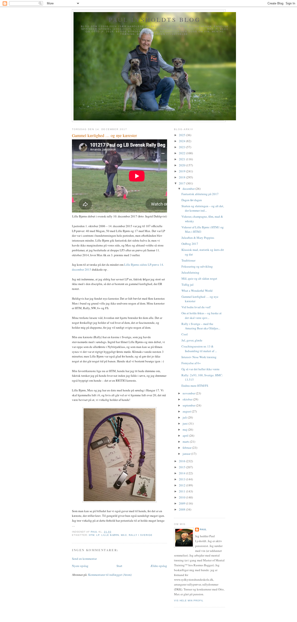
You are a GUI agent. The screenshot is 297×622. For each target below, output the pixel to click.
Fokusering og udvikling (197, 266)
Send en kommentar (84, 559)
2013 (182, 479)
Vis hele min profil (188, 600)
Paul (203, 529)
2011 (182, 491)
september (189, 405)
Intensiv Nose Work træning (198, 357)
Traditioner (188, 260)
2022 (182, 153)
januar (187, 454)
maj (185, 429)
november (189, 393)
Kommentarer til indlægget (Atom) (110, 575)
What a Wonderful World (197, 290)
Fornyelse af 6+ (191, 363)
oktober (188, 399)
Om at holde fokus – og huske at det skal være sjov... (201, 315)
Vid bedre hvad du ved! (196, 307)
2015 (182, 467)
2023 (182, 147)
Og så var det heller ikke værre (200, 369)
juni (185, 423)
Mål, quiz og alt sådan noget (199, 278)
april (186, 435)
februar (187, 447)
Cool (184, 334)
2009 (182, 503)
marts (186, 441)
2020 (182, 165)
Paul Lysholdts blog (155, 19)
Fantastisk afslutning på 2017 (200, 194)
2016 (182, 461)
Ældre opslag (158, 566)
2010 (182, 497)
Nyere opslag (80, 566)
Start (119, 566)
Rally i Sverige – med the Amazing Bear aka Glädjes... (200, 326)
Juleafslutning (190, 272)
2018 (182, 177)
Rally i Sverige (140, 535)
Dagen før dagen (191, 200)
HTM (91, 535)
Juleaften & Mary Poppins (197, 238)
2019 (182, 171)
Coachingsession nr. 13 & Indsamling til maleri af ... (199, 348)
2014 (182, 473)
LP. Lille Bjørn (107, 535)
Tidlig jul (187, 284)
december (189, 189)
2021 (182, 159)
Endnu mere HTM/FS (194, 385)
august (187, 411)
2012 (182, 485)
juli (185, 417)
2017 (182, 183)
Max (124, 535)
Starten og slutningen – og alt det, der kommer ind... (202, 208)
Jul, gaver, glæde (191, 340)
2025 (182, 135)
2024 (182, 141)
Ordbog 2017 (189, 244)
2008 (182, 509)
